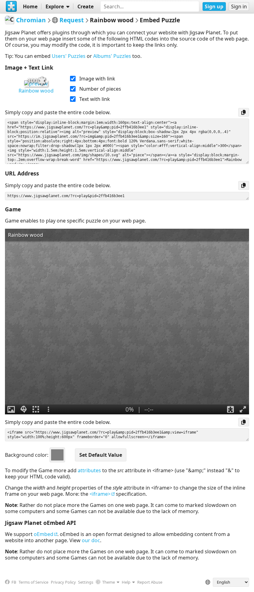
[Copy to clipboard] (243, 112)
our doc (91, 540)
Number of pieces (100, 88)
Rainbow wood (36, 91)
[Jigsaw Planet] (11, 6)
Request (71, 20)
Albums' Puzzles (112, 56)
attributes (89, 470)
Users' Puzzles (68, 56)
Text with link (94, 99)
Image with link (97, 78)
